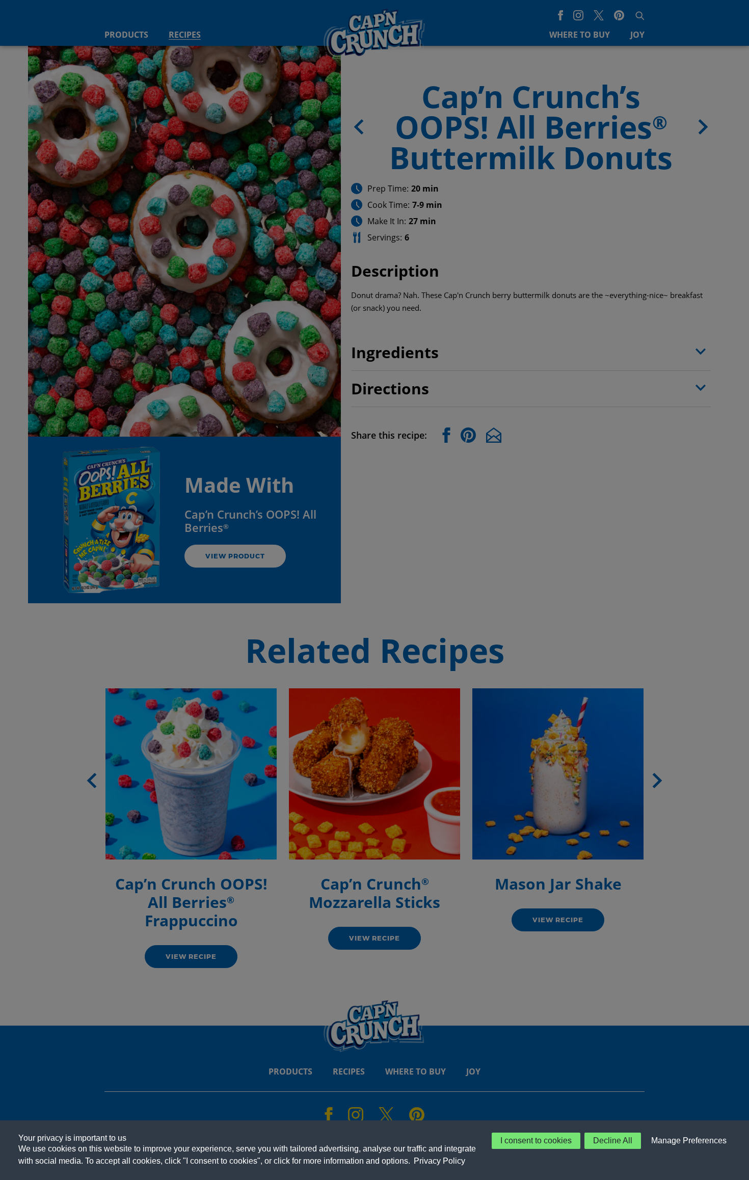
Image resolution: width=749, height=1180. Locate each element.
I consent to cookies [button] (536, 1140)
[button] (687, 1141)
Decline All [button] (612, 1140)
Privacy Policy (439, 1161)
